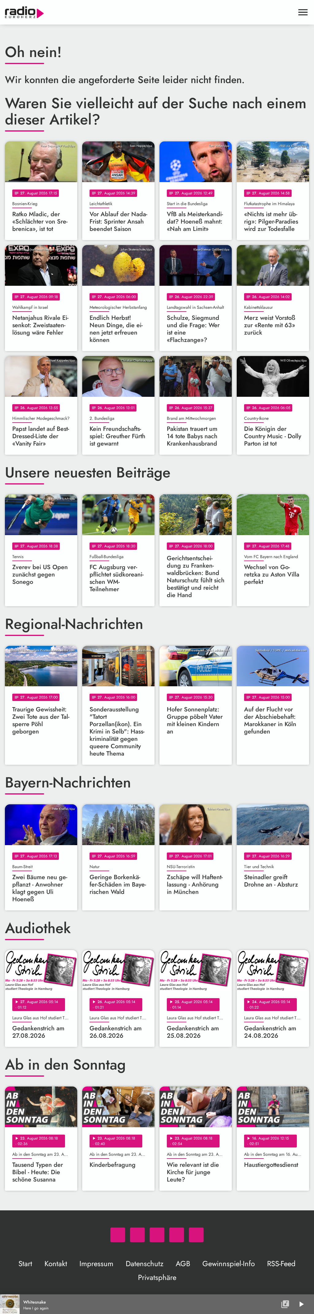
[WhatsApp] (117, 1235)
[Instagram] (157, 1235)
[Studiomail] (176, 1235)
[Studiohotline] (196, 1235)
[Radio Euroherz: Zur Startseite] (149, 12)
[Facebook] (137, 1235)
